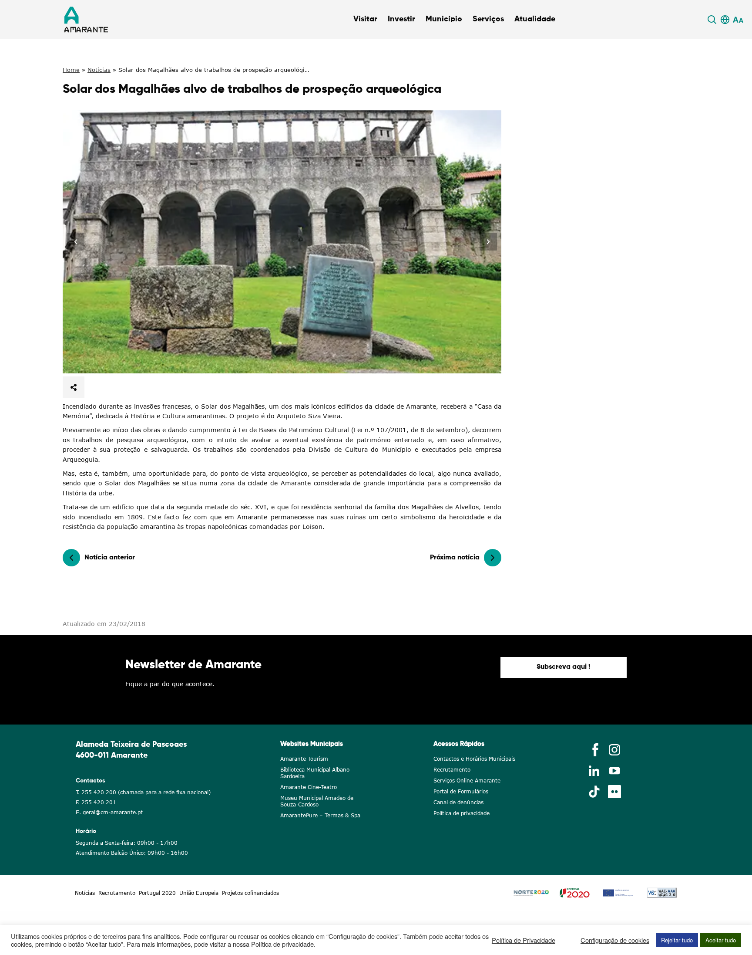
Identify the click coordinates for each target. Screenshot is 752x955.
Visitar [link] (365, 19)
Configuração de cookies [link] (615, 940)
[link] (713, 19)
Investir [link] (401, 19)
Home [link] (71, 69)
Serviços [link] (488, 19)
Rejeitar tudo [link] (677, 940)
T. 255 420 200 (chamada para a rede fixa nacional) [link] (143, 792)
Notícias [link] (99, 69)
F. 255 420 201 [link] (96, 802)
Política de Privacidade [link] (523, 940)
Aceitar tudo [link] (720, 940)
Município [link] (444, 19)
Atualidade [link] (534, 19)
